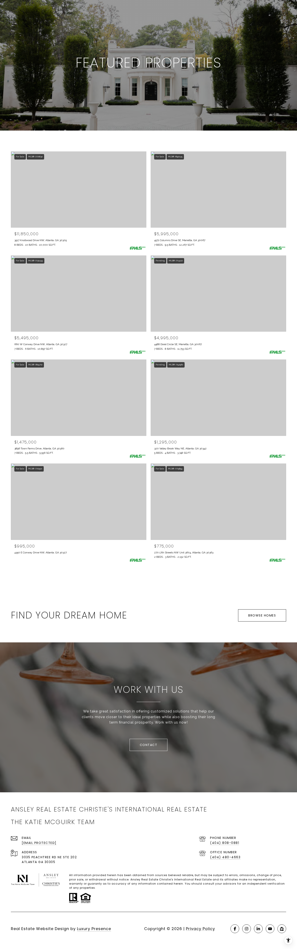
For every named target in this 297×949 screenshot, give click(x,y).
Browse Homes (262, 615)
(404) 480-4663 (225, 857)
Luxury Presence (94, 928)
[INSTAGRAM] (246, 928)
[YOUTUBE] (270, 928)
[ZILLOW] (281, 928)
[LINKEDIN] (258, 928)
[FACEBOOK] (234, 928)
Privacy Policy (200, 929)
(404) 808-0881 (224, 843)
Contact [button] (148, 745)
